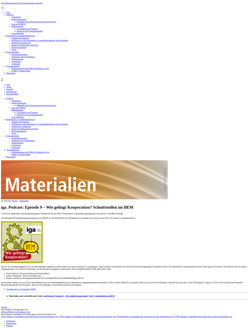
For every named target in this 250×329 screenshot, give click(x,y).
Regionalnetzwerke (19, 54)
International (11, 92)
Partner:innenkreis (18, 19)
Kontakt (9, 89)
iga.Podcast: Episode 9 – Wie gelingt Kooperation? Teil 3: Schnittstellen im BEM (79, 296)
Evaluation (15, 64)
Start (8, 12)
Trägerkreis (16, 17)
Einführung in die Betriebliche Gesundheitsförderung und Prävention (39, 40)
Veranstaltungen (12, 66)
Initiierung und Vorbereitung (23, 57)
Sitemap (9, 326)
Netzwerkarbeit (12, 52)
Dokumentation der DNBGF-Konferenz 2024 (30, 68)
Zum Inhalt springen (9, 3)
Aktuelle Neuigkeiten (20, 38)
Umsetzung (16, 61)
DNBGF (10, 15)
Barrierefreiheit (12, 94)
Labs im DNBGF (18, 24)
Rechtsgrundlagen (18, 47)
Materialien (10, 73)
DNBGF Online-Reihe (20, 71)
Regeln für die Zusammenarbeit (30, 31)
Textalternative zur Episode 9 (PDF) (21, 289)
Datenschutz (11, 323)
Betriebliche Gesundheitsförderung (20, 36)
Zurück (4, 307)
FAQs (13, 50)
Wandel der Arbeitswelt (21, 43)
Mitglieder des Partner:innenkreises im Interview (36, 22)
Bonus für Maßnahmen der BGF (24, 45)
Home (14, 201)
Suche (8, 87)
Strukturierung (17, 59)
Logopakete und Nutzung (27, 29)
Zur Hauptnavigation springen (30, 3)
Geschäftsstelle (17, 33)
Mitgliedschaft (17, 26)
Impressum (10, 321)
